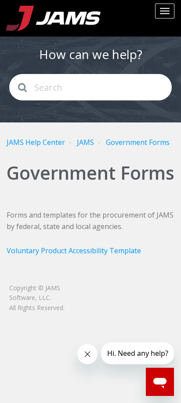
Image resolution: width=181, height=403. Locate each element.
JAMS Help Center (36, 142)
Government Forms (138, 142)
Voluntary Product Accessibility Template (74, 250)
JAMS (85, 142)
